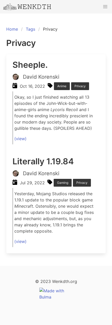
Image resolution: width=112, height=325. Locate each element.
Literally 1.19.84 (43, 161)
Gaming (62, 183)
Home (12, 29)
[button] (105, 6)
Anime (61, 86)
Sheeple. (30, 65)
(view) (20, 138)
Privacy (80, 86)
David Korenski (41, 77)
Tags (30, 29)
